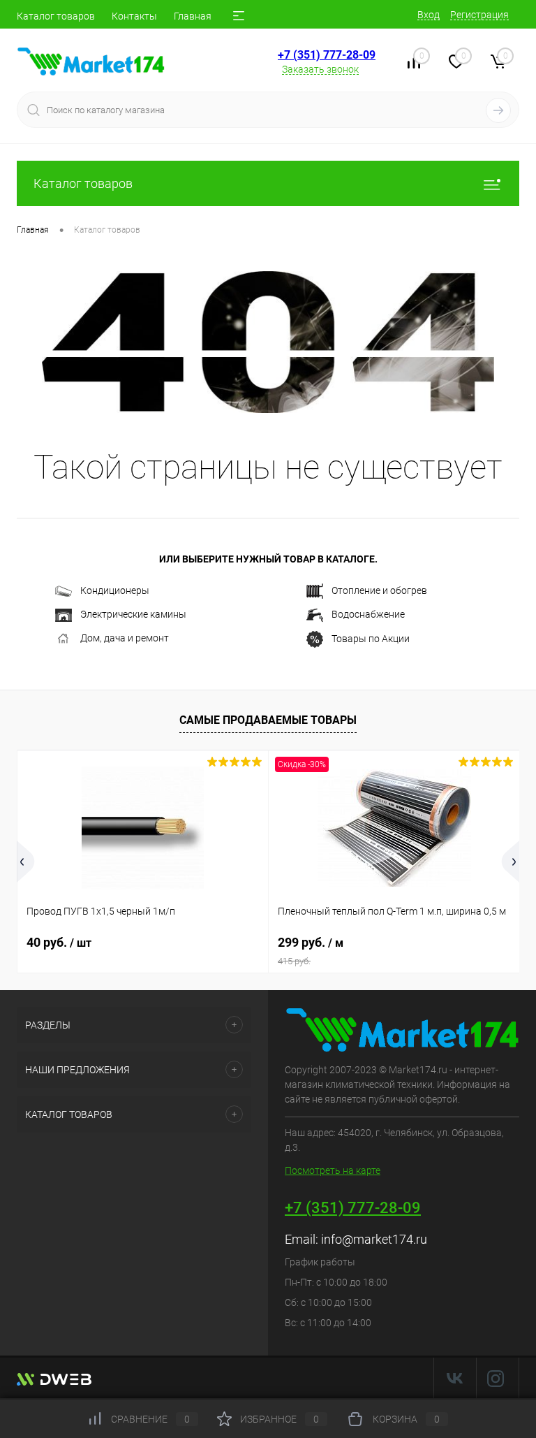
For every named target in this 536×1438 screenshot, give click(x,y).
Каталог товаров (56, 16)
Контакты (134, 16)
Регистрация (479, 14)
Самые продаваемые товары (268, 720)
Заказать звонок (320, 69)
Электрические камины (133, 614)
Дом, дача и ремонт (124, 638)
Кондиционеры (114, 590)
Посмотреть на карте (332, 1170)
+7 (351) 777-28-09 (326, 54)
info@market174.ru (374, 1239)
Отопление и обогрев (379, 590)
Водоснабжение (368, 614)
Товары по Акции (371, 638)
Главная (192, 16)
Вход (428, 14)
